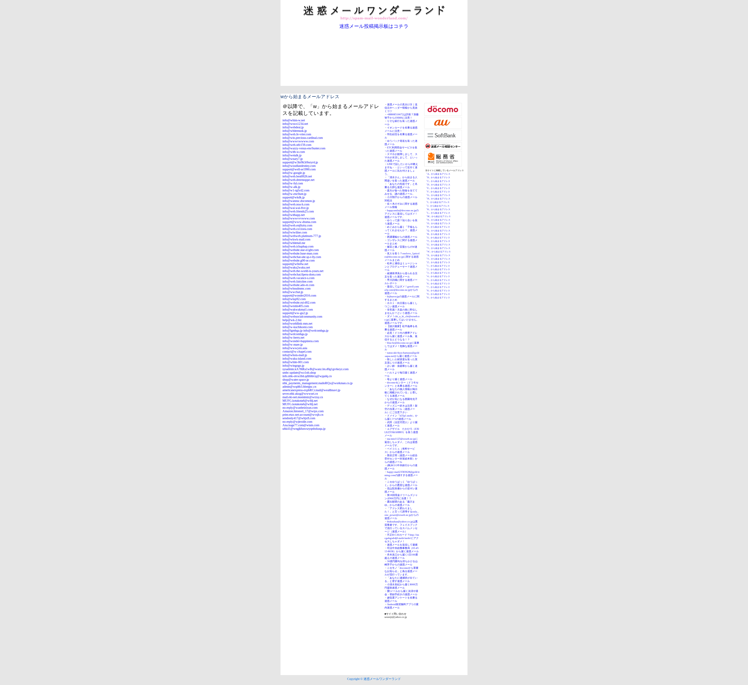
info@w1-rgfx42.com (295, 190)
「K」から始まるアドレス (437, 209)
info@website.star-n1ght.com (300, 250)
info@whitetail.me (293, 243)
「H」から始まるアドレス (437, 199)
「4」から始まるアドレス (437, 276)
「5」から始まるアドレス (437, 280)
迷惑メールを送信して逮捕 (402, 544)
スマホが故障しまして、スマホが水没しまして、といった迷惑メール (401, 157)
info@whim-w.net (293, 120)
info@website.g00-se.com (298, 260)
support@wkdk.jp (293, 197)
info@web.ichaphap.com (297, 246)
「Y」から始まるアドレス (437, 259)
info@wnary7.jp (292, 158)
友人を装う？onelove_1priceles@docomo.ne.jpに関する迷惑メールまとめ (402, 256)
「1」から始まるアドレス (437, 266)
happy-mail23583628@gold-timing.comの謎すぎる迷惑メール (402, 475)
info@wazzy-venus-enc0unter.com (303, 148)
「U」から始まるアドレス (437, 245)
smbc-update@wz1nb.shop (299, 372)
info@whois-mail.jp (294, 355)
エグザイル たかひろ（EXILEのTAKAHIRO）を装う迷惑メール (402, 432)
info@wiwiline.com (294, 232)
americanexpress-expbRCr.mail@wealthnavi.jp (311, 390)
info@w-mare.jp (292, 344)
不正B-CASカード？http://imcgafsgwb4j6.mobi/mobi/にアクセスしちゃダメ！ (402, 538)
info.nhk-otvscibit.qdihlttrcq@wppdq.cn (307, 376)
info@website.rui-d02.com (298, 302)
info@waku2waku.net (296, 267)
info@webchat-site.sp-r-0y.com (301, 257)
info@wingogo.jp (293, 365)
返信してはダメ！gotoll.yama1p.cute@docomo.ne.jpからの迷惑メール (402, 290)
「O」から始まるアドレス (437, 223)
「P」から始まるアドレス (437, 227)
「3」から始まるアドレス (437, 273)
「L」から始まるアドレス (437, 213)
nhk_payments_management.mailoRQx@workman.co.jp (317, 383)
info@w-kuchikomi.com (297, 327)
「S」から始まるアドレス (437, 238)
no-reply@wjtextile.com (297, 421)
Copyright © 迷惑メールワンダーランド (374, 679)
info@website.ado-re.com (298, 285)
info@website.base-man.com (300, 253)
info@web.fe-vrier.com (296, 134)
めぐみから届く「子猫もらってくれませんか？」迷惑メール (401, 230)
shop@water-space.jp (295, 379)
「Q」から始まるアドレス (437, 231)
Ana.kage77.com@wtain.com (300, 425)
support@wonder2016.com (299, 295)
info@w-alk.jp (291, 186)
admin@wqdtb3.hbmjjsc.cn (299, 386)
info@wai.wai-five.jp (295, 208)
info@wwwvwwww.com (298, 141)
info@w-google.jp (293, 172)
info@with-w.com (293, 151)
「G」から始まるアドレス (437, 195)
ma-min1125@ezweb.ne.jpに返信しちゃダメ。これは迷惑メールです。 (401, 442)
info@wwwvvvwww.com (298, 218)
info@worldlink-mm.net (297, 323)
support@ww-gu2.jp (295, 313)
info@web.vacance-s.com (298, 278)
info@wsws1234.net (295, 123)
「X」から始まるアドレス (437, 255)
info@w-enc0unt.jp (294, 193)
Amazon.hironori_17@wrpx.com (303, 411)
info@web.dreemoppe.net (298, 179)
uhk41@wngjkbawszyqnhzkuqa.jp (303, 428)
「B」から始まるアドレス (437, 177)
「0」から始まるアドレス (437, 298)
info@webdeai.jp (293, 127)
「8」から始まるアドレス (437, 291)
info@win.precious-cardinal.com (302, 137)
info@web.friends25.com (298, 211)
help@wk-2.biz (292, 320)
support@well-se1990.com (299, 169)
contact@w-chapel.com (296, 351)
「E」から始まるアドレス (437, 188)
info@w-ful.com (292, 183)
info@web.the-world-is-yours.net (302, 271)
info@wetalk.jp (292, 155)
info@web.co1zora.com (297, 229)
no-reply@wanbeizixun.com (300, 407)
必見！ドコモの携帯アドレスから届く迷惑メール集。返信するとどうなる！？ (401, 336)
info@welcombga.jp (295, 334)
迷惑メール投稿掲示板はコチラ (374, 26)
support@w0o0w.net (295, 264)
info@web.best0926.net (297, 176)
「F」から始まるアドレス (437, 192)
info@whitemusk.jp (294, 130)
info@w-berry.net (293, 337)
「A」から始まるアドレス (437, 174)
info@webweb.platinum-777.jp (301, 236)
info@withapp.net (293, 215)
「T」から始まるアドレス (437, 241)
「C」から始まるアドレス (437, 181)
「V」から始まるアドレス (437, 248)
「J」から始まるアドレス (437, 206)
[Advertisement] (374, 58)
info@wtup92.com (294, 299)
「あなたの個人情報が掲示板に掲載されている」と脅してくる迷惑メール (401, 392)
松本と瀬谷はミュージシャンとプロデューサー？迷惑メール (401, 266)
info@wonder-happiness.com (300, 341)
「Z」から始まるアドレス (437, 262)
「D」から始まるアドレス (437, 185)
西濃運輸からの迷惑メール (402, 237)
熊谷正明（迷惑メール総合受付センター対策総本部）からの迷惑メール (401, 458)
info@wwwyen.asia (294, 348)
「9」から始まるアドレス (437, 294)
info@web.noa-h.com (295, 204)
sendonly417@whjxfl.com (298, 418)
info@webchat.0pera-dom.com (301, 274)
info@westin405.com (295, 306)
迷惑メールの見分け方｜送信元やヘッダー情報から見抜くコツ (401, 108)
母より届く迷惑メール (399, 379)
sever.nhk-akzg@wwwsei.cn (300, 393)
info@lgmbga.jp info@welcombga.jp (305, 330)
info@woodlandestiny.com (299, 165)
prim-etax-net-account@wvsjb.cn (302, 414)
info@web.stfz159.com (296, 144)
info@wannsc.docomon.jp (298, 201)
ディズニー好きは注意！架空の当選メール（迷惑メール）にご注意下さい (401, 409)
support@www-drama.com (299, 222)
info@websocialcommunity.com (302, 316)
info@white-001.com (295, 362)
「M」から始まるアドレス (438, 216)
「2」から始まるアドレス (437, 269)
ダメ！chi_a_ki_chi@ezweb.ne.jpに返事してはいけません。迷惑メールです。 (402, 319)
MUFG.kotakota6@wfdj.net (300, 400)
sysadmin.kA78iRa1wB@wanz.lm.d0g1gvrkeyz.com (315, 369)
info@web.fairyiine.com (297, 281)
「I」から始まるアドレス (437, 202)
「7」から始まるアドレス (437, 287)
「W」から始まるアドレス (438, 252)
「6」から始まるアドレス (437, 284)
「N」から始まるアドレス (437, 220)
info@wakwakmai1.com (297, 309)
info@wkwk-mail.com (296, 239)
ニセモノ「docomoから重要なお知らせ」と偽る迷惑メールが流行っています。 (401, 571)
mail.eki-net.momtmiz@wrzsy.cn (302, 397)
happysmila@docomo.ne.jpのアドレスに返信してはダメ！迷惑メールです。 (402, 213)
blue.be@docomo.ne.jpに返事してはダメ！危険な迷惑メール (402, 346)
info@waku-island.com (296, 358)
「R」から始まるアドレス (437, 234)
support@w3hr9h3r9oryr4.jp (300, 162)
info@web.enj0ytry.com (297, 225)
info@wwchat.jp (292, 292)
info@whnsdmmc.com (296, 288)
